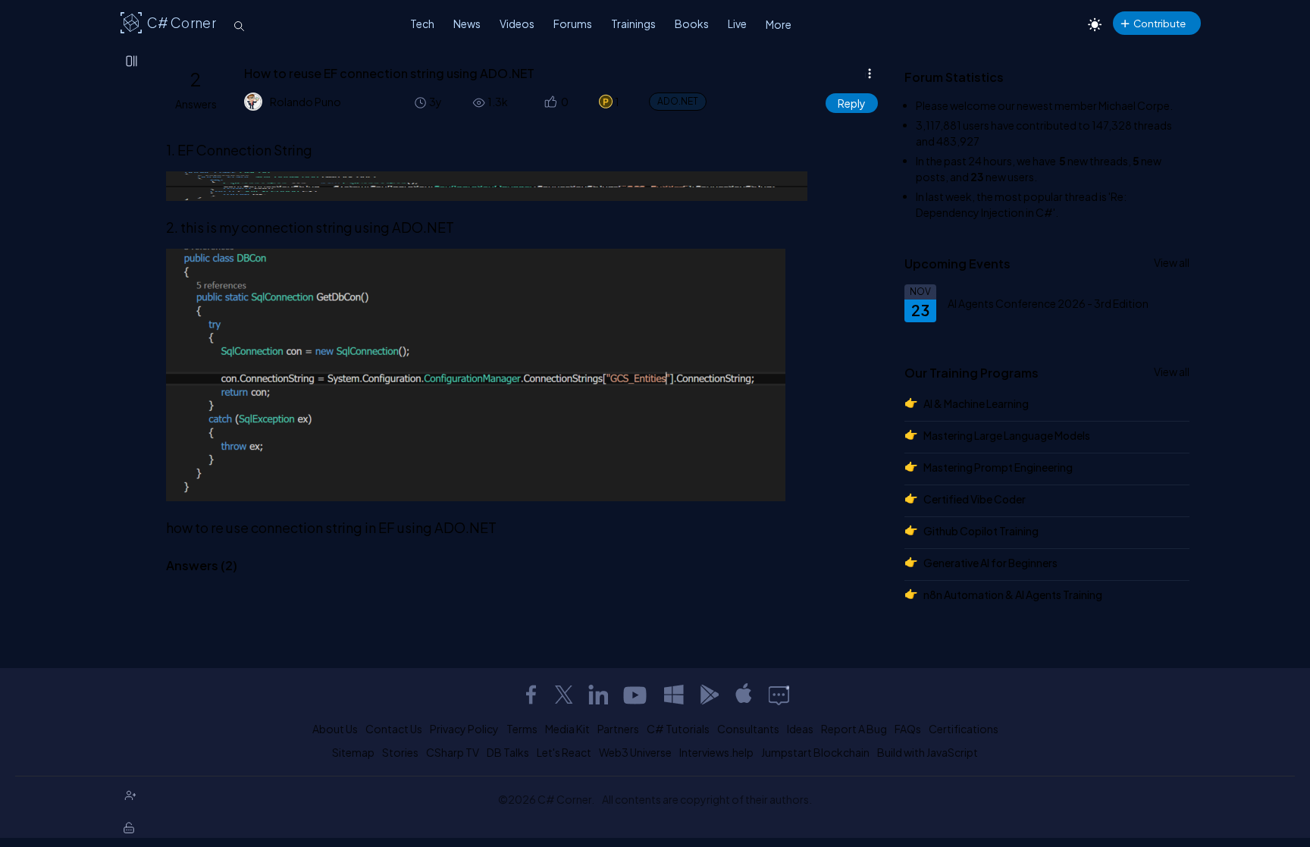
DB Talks (508, 752)
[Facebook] (531, 694)
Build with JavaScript (927, 752)
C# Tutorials (678, 729)
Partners (618, 729)
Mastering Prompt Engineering (998, 467)
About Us (335, 729)
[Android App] (709, 694)
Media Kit (567, 729)
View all (1171, 262)
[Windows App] (674, 694)
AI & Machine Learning (976, 403)
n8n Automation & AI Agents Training (1012, 594)
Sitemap (353, 752)
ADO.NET (677, 101)
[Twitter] (564, 694)
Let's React (564, 752)
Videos (517, 23)
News (467, 23)
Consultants (748, 729)
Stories (400, 752)
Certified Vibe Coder (974, 499)
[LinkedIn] (598, 694)
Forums (572, 23)
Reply (852, 103)
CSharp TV (452, 752)
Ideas (800, 729)
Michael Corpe (1134, 105)
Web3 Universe (635, 752)
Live (737, 23)
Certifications (963, 729)
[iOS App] (744, 694)
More (778, 24)
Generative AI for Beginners (990, 562)
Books (692, 23)
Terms (521, 729)
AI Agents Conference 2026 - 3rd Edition (1048, 303)
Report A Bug (854, 729)
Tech (422, 23)
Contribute (1159, 23)
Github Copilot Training (981, 531)
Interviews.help (716, 752)
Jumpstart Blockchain (815, 752)
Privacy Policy (464, 729)
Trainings (633, 23)
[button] (549, 102)
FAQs (908, 729)
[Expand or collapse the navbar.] (133, 62)
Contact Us (393, 729)
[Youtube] (636, 694)
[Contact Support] (779, 694)
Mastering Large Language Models (1006, 435)
